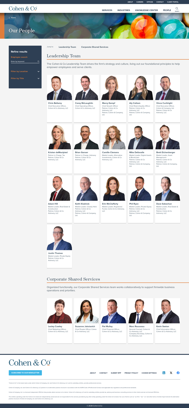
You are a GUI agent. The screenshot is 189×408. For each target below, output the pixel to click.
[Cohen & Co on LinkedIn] (164, 372)
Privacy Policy (131, 373)
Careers (139, 2)
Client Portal (172, 2)
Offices (150, 2)
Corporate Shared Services (94, 47)
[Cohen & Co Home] (23, 8)
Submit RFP (116, 373)
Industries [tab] (123, 10)
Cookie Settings (149, 373)
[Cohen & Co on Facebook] (178, 372)
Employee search (19, 57)
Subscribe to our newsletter (25, 372)
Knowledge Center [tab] (146, 10)
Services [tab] (107, 10)
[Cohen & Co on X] (171, 372)
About (130, 2)
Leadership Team (67, 47)
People (167, 10)
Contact (160, 2)
